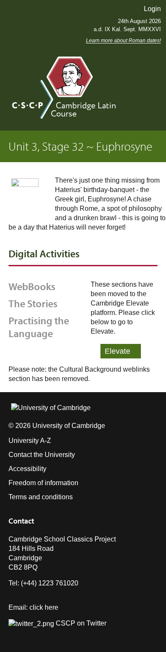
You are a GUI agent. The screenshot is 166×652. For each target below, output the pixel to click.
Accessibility (27, 468)
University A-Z (30, 440)
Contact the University (42, 454)
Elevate (117, 351)
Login (152, 8)
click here (43, 607)
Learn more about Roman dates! (123, 41)
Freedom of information (43, 482)
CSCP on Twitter (80, 623)
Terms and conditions (41, 497)
